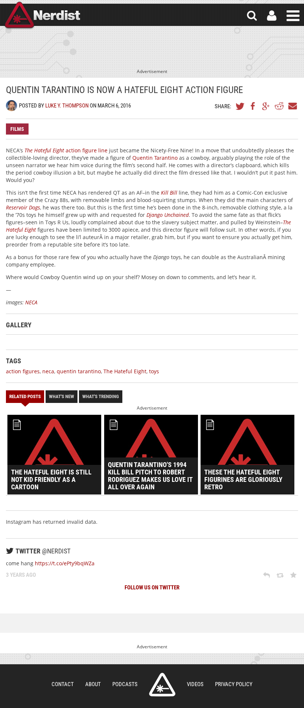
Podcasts (125, 684)
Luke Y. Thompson (67, 105)
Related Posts (25, 396)
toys (154, 371)
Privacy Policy (233, 684)
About (93, 684)
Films (17, 129)
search (252, 15)
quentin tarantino (79, 371)
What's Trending (100, 396)
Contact (63, 684)
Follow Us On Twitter (152, 587)
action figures (23, 371)
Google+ (266, 106)
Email (292, 106)
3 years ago (21, 575)
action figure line (66, 150)
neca (48, 371)
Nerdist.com (162, 685)
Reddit (279, 106)
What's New (61, 396)
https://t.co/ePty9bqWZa (65, 563)
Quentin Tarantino (155, 157)
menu (293, 15)
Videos (195, 684)
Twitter (240, 106)
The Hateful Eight (124, 371)
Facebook (253, 106)
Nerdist (42, 15)
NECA (31, 302)
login (272, 15)
